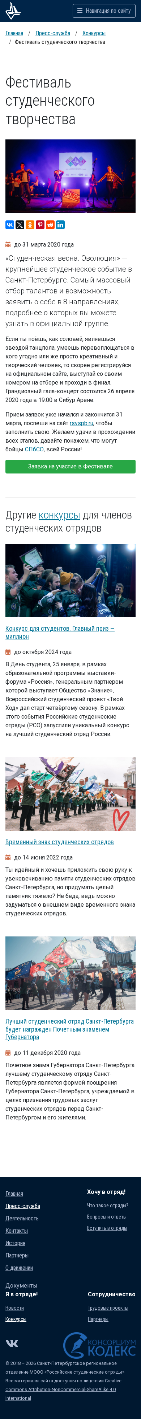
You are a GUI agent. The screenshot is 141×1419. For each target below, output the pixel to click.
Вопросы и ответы (107, 1217)
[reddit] (50, 224)
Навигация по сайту (107, 10)
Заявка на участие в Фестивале (70, 466)
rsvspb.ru (81, 423)
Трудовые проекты (108, 1308)
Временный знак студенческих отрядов (59, 842)
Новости (14, 1308)
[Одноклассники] (30, 224)
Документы (21, 1285)
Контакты (16, 1230)
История (15, 1243)
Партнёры (17, 1255)
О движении (19, 1267)
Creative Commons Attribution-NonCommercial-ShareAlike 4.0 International (63, 1389)
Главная (14, 33)
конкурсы (59, 514)
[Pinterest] (40, 224)
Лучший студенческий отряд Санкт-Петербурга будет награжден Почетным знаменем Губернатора (69, 1029)
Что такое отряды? (107, 1205)
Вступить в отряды (107, 1228)
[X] (20, 224)
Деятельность (22, 1218)
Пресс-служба (52, 33)
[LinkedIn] (60, 224)
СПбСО (34, 449)
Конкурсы (94, 33)
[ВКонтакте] (9, 224)
